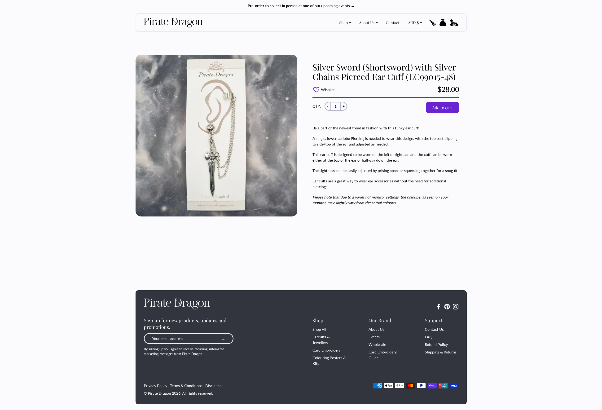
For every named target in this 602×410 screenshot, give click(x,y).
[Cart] (442, 22)
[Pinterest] (447, 306)
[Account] (454, 22)
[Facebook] (438, 306)
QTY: (316, 106)
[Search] (432, 22)
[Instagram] (455, 306)
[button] (432, 22)
